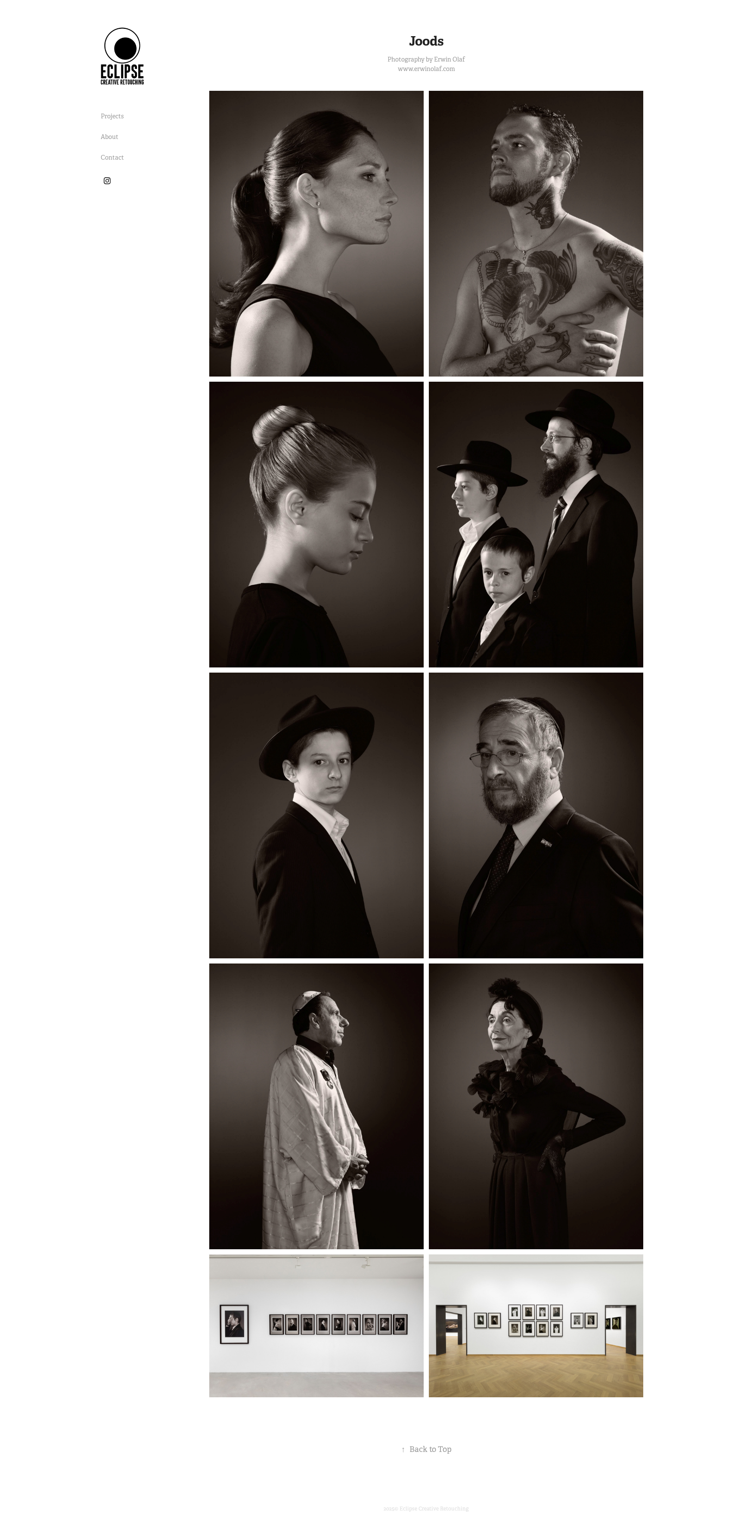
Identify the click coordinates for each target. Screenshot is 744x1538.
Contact (112, 157)
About (109, 137)
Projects (112, 116)
